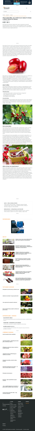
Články (11, 15)
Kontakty (4, 405)
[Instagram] (4, 410)
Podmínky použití (19, 429)
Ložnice (19, 409)
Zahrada (7, 15)
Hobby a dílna (20, 404)
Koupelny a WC (21, 406)
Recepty (4, 423)
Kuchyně (19, 407)
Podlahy (11, 409)
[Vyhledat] (30, 11)
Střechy (11, 413)
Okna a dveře (12, 407)
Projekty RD (12, 410)
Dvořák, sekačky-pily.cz (8, 326)
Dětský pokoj (20, 403)
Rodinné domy (13, 412)
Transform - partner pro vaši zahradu (12, 322)
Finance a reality (13, 406)
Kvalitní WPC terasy (8, 317)
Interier (19, 401)
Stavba (11, 401)
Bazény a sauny (13, 404)
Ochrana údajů (26, 429)
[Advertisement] (17, 36)
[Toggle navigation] (26, 8)
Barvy (11, 403)
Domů (4, 15)
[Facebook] (3, 410)
